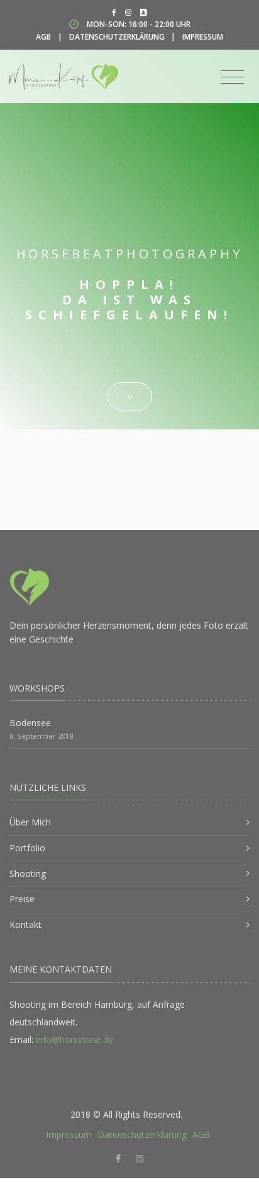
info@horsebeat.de (74, 1040)
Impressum (202, 36)
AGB (43, 36)
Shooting (27, 874)
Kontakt (25, 924)
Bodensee (30, 723)
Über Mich (30, 822)
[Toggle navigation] (232, 77)
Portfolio (27, 848)
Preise (22, 899)
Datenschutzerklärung (117, 36)
